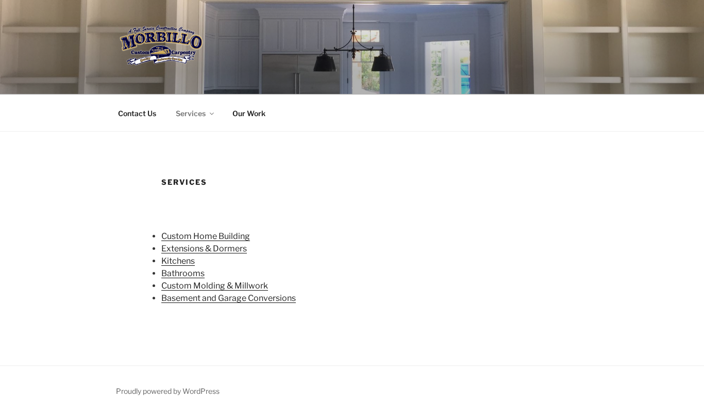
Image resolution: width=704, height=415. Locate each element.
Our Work (248, 113)
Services (191, 113)
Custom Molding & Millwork (214, 286)
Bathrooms (183, 273)
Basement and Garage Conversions (228, 298)
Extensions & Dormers (204, 248)
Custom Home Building (205, 236)
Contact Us (137, 113)
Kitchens (178, 261)
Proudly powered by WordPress (168, 391)
